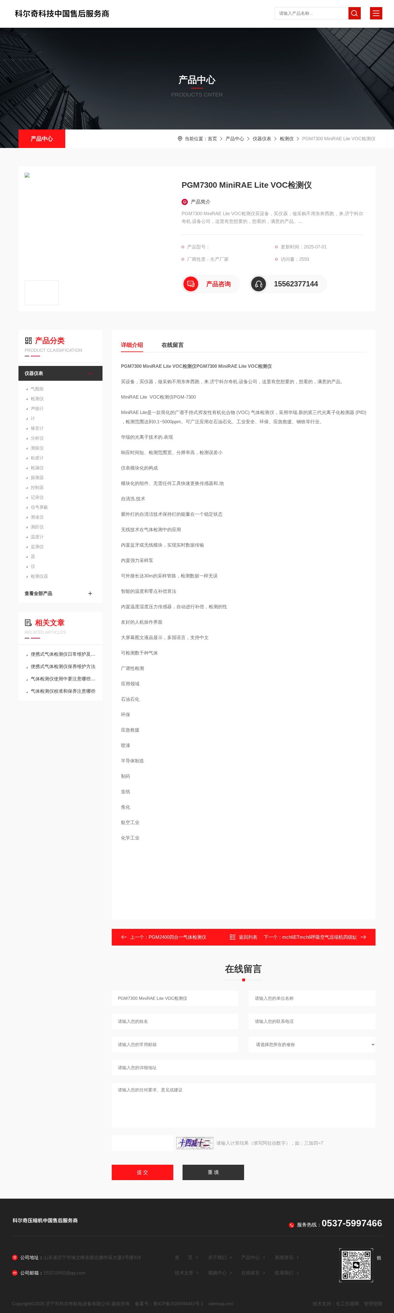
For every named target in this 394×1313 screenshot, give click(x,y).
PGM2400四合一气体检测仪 (177, 937)
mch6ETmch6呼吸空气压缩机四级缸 (319, 937)
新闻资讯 (284, 1257)
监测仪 (37, 546)
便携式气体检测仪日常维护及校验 (63, 654)
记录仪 (37, 497)
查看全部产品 (38, 593)
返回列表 (248, 937)
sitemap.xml (220, 1303)
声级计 (37, 408)
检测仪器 (39, 576)
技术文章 (184, 1272)
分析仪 (37, 438)
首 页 (184, 1257)
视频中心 (217, 1272)
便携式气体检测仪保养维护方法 (63, 666)
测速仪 (37, 517)
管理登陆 (373, 1303)
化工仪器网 (347, 1303)
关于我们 (217, 1257)
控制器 (37, 487)
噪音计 (37, 428)
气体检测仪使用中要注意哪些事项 (63, 678)
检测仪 (287, 138)
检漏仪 (37, 467)
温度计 (37, 536)
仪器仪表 (262, 138)
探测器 (37, 477)
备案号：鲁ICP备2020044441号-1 (169, 1303)
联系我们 (284, 1272)
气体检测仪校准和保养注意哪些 (63, 691)
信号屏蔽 (39, 507)
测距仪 (37, 526)
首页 (212, 138)
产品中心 (42, 139)
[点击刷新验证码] (194, 1143)
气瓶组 (37, 388)
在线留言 (173, 345)
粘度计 (37, 457)
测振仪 (37, 447)
